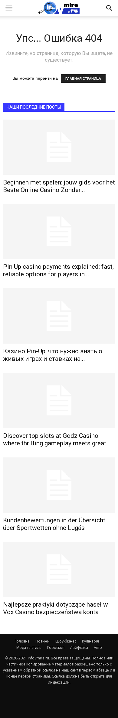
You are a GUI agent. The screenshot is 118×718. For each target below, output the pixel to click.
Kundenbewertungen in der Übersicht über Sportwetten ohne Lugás (54, 524)
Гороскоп (55, 647)
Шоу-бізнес (65, 641)
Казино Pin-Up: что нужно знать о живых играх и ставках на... (52, 355)
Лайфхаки (79, 647)
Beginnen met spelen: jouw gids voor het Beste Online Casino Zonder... (59, 186)
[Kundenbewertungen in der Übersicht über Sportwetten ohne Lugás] (59, 485)
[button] (109, 8)
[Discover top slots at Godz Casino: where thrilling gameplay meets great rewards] (59, 400)
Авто (98, 647)
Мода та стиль (28, 647)
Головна (22, 641)
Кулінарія (90, 641)
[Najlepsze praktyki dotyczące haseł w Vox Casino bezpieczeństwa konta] (59, 569)
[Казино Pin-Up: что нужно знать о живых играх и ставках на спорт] (59, 316)
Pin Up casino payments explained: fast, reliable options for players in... (58, 270)
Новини (42, 641)
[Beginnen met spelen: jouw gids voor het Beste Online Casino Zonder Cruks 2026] (59, 147)
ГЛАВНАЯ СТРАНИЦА (83, 78)
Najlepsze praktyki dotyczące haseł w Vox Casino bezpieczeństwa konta (55, 608)
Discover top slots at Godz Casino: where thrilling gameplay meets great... (57, 439)
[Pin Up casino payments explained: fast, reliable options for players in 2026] (59, 231)
